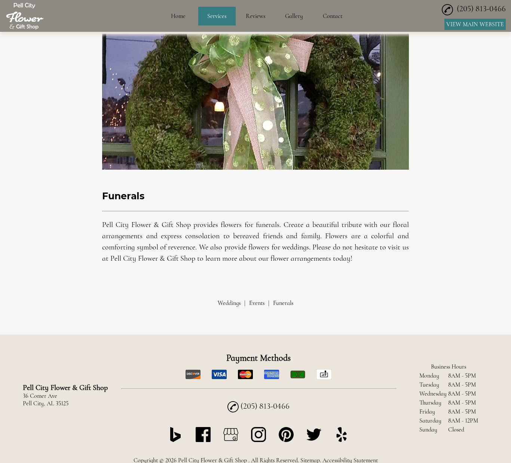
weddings (295, 247)
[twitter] (314, 440)
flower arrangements (300, 258)
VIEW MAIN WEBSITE (475, 24)
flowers (231, 224)
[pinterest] (286, 440)
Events (256, 303)
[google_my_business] (231, 440)
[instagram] (258, 440)
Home (178, 16)
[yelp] (341, 440)
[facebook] (203, 440)
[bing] (175, 440)
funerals (267, 224)
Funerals (283, 303)
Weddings (229, 303)
